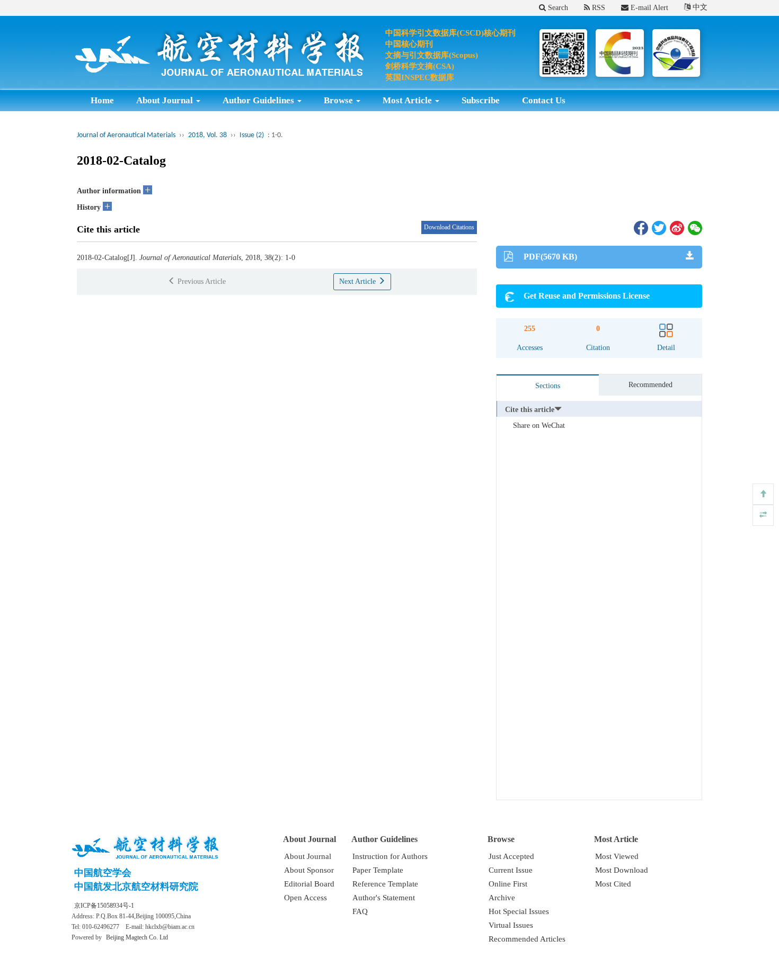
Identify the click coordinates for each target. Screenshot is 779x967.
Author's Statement (383, 897)
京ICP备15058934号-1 (104, 905)
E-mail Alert (648, 8)
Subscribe (481, 100)
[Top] (763, 494)
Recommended (650, 385)
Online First (508, 884)
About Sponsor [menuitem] (309, 870)
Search (557, 8)
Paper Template (377, 870)
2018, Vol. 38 (207, 135)
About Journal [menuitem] (307, 856)
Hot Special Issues (519, 911)
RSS (597, 8)
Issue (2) (252, 135)
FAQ (360, 911)
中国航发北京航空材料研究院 (136, 886)
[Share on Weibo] (676, 227)
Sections (547, 386)
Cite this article (529, 410)
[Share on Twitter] (658, 227)
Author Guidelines (259, 100)
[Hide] (763, 515)
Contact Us (543, 100)
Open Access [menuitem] (305, 897)
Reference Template (385, 884)
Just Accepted (511, 856)
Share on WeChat (539, 425)
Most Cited (613, 884)
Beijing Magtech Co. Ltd (137, 937)
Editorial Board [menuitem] (309, 884)
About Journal (165, 100)
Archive (502, 897)
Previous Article (200, 281)
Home (102, 100)
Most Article (408, 100)
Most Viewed (617, 856)
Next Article (358, 281)
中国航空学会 (102, 872)
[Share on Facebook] (640, 227)
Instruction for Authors (390, 856)
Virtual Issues (511, 925)
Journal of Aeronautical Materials (126, 135)
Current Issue (511, 870)
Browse (339, 100)
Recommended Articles (527, 939)
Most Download (621, 870)
